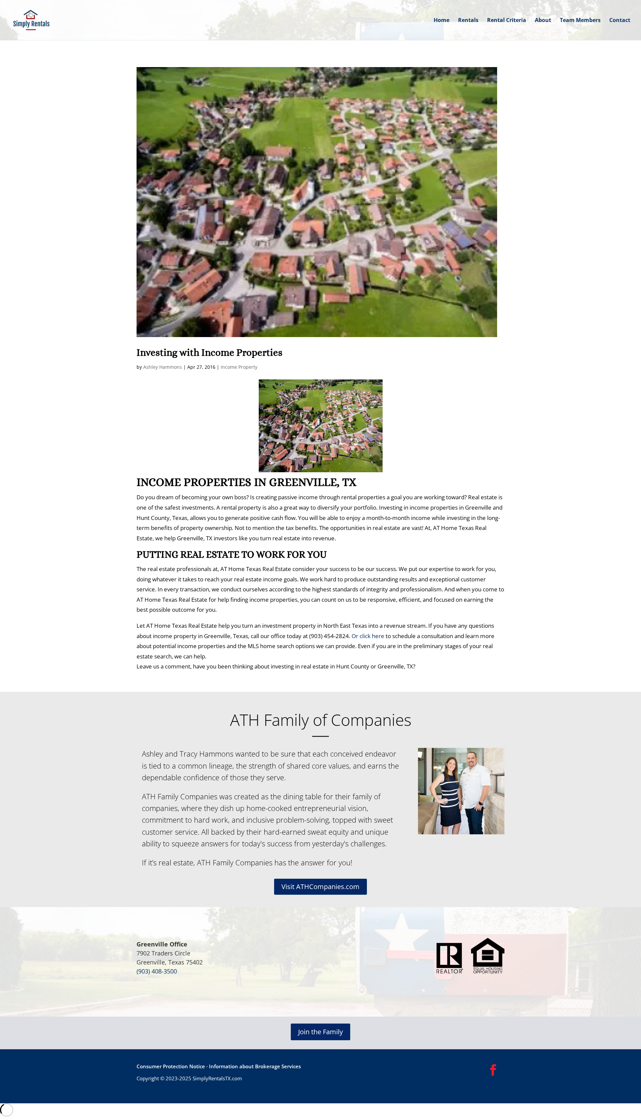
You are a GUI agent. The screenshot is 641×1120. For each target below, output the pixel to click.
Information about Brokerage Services (254, 1066)
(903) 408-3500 (157, 971)
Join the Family (320, 1031)
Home (441, 21)
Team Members (580, 21)
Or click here (368, 636)
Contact (619, 21)
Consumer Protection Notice (171, 1066)
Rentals (468, 21)
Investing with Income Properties (209, 352)
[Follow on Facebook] (493, 1070)
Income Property (239, 367)
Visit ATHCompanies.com (320, 886)
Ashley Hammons (162, 367)
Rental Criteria (506, 21)
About (543, 21)
